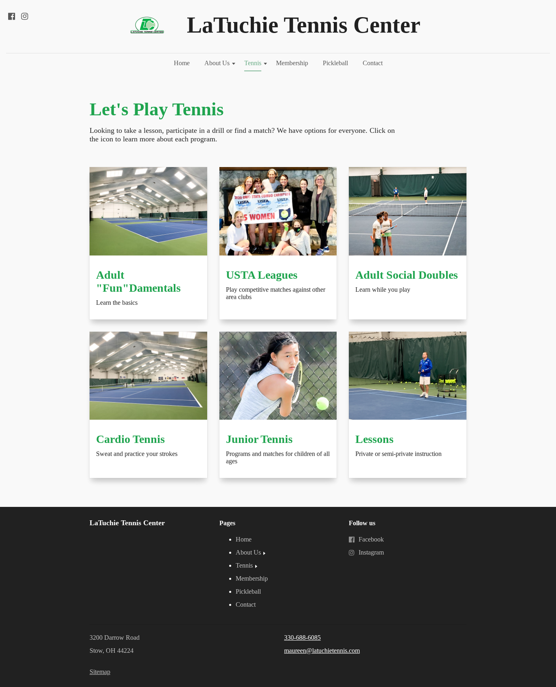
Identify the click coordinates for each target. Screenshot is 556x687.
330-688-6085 (302, 637)
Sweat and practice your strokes (136, 453)
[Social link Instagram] (24, 16)
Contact (373, 62)
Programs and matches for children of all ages (278, 457)
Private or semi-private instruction (399, 453)
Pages (227, 523)
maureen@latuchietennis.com (322, 650)
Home (182, 62)
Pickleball (335, 62)
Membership (292, 62)
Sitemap (100, 671)
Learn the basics (117, 302)
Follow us (362, 523)
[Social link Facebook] (11, 16)
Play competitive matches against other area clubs (275, 293)
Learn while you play (382, 289)
